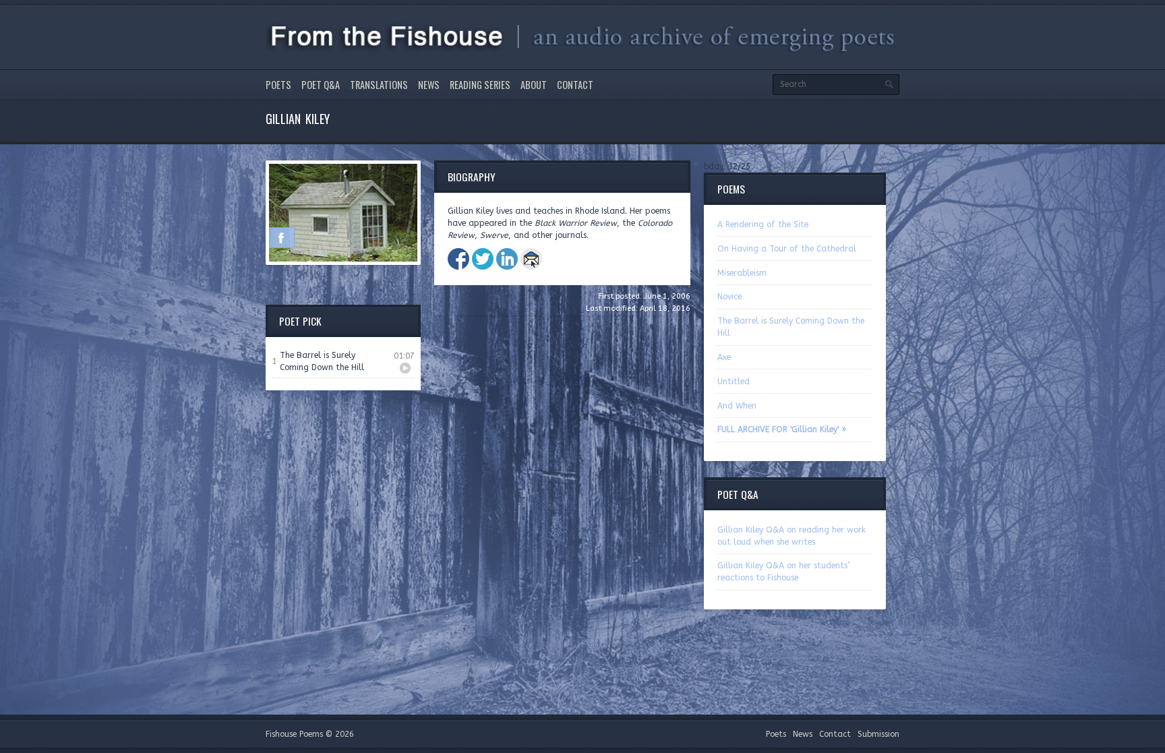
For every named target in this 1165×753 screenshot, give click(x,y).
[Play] (405, 368)
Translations (379, 85)
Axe (724, 357)
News (429, 85)
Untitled (733, 381)
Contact (575, 85)
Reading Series (480, 85)
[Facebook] (281, 238)
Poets (278, 85)
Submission (878, 734)
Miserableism (742, 273)
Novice (729, 296)
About (533, 85)
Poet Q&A (320, 85)
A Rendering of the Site (762, 224)
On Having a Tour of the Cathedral (786, 248)
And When (736, 406)
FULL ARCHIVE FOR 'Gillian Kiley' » (781, 429)
